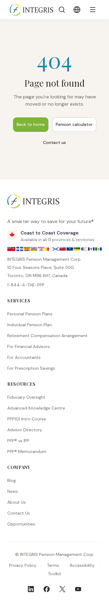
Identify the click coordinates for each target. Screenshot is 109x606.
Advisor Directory (24, 429)
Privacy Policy (22, 565)
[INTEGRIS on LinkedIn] (30, 589)
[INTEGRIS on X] (62, 589)
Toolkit (54, 573)
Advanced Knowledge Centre (36, 408)
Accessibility (82, 565)
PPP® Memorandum (26, 451)
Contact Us (18, 513)
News (12, 491)
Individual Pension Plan (29, 324)
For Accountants (24, 357)
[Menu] (92, 9)
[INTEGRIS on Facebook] (46, 589)
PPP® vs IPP (18, 440)
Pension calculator (74, 124)
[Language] (77, 9)
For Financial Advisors (28, 346)
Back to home (31, 124)
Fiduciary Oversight (26, 397)
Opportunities (21, 524)
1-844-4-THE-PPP (26, 285)
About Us (16, 502)
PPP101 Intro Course (26, 419)
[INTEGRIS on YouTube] (78, 589)
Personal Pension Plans (29, 314)
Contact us (54, 142)
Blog (11, 480)
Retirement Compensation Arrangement (47, 335)
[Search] (62, 9)
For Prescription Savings (31, 368)
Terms (53, 565)
